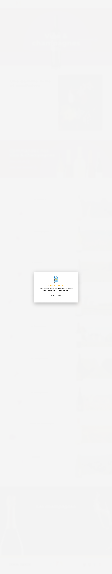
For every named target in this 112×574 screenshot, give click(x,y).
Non (59, 296)
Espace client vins (17, 162)
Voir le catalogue (85, 39)
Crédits (62, 570)
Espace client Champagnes (21, 167)
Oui (52, 296)
